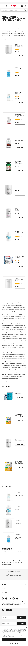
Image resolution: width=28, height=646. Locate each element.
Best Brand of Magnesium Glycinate (9, 556)
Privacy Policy (4, 636)
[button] (2, 6)
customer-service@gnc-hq (7, 604)
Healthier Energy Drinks (7, 562)
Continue (22, 623)
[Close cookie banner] (26, 627)
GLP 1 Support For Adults (18, 562)
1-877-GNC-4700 (17, 603)
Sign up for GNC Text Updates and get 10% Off (11, 620)
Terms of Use (11, 636)
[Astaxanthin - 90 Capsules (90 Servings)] (8, 72)
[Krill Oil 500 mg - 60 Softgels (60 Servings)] (8, 236)
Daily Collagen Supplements (7, 551)
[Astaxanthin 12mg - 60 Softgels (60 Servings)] (8, 119)
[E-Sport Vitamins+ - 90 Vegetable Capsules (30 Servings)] (8, 189)
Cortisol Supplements (19, 551)
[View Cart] (26, 6)
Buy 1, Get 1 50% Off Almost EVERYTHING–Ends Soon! (14, 2)
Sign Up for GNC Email (6, 614)
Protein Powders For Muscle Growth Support (11, 558)
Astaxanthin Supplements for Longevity (10, 378)
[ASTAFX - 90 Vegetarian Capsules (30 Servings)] (8, 166)
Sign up (22, 617)
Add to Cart (20, 55)
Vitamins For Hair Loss (6, 560)
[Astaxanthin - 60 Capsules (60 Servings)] (8, 96)
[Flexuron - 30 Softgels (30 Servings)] (8, 260)
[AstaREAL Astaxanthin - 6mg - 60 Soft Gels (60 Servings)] (8, 142)
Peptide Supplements (6, 554)
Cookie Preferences (14, 643)
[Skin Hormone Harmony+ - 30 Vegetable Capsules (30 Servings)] (8, 213)
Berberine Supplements (6, 564)
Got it (14, 639)
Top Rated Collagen (16, 560)
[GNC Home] (14, 5)
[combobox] (14, 10)
